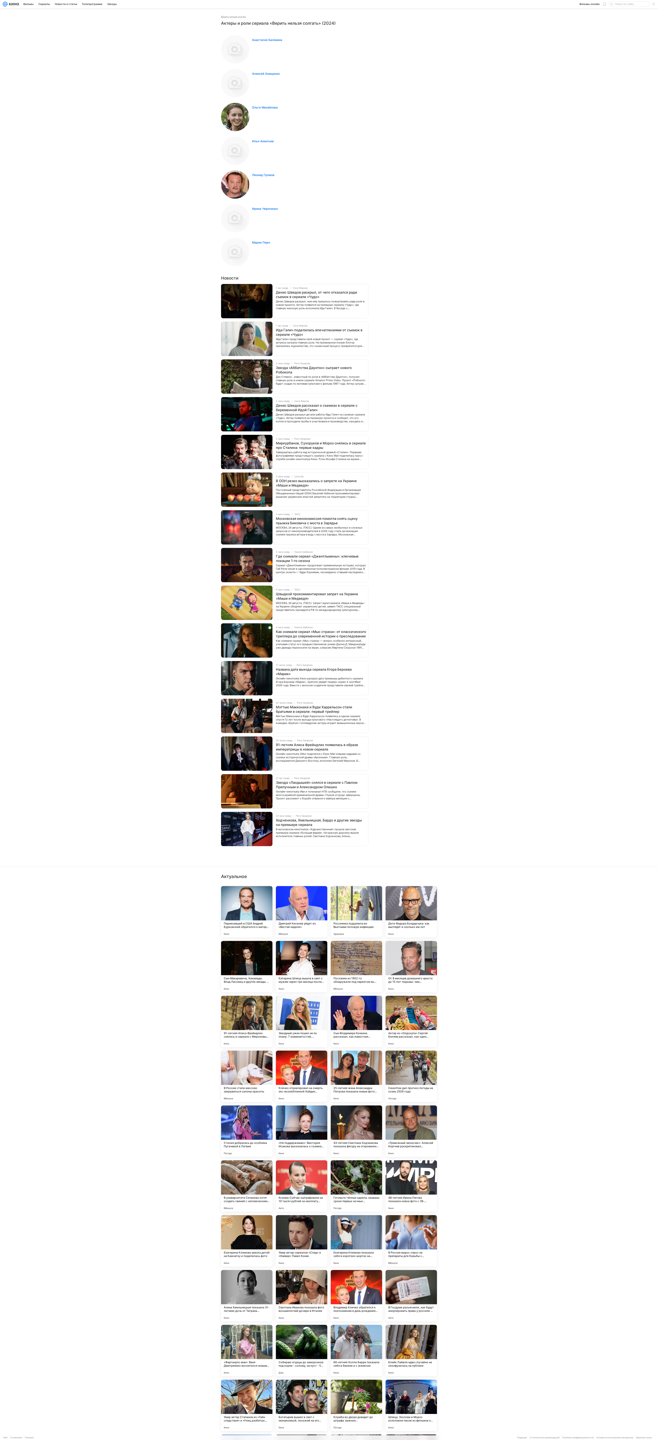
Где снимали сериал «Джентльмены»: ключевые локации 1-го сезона (317, 558)
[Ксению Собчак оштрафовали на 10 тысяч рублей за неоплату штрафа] (301, 1186)
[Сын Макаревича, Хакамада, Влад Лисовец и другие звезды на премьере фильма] (246, 966)
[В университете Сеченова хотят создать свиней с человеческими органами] (246, 1186)
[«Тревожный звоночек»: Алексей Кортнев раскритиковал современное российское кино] (411, 1131)
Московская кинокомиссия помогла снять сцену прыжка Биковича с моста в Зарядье (317, 521)
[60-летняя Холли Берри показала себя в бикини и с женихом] (356, 1350)
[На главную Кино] (13, 4)
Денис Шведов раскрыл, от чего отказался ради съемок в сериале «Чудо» (316, 294)
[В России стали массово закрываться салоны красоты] (246, 1076)
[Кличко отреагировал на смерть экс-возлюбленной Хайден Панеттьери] (301, 1076)
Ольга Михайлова (265, 107)
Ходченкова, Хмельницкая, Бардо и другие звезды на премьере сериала (319, 822)
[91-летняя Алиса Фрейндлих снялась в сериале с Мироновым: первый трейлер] (246, 1021)
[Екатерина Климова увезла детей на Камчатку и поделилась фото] (246, 1241)
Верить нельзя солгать (233, 16)
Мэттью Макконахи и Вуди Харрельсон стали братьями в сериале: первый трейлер (314, 709)
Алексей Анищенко (266, 73)
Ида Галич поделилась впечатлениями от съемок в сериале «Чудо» (319, 332)
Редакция (522, 1437)
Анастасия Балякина (267, 40)
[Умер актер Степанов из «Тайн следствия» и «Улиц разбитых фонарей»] (246, 1405)
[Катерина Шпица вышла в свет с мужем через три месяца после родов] (301, 966)
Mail (5, 1437)
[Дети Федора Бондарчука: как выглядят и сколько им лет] (411, 911)
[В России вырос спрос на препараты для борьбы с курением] (411, 1241)
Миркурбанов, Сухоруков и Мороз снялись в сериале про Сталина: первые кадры (321, 445)
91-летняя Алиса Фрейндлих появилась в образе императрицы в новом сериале (317, 747)
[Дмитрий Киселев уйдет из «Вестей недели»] (301, 911)
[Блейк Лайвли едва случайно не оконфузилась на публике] (411, 1350)
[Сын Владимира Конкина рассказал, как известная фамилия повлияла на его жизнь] (356, 1021)
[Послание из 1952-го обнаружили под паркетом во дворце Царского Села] (356, 966)
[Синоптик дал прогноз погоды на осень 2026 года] (411, 1076)
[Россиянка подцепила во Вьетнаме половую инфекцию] (356, 911)
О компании (16, 1437)
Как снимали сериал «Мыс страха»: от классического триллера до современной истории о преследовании (321, 634)
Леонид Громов (263, 175)
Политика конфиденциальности (578, 1437)
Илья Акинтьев (263, 141)
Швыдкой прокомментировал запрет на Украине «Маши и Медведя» (317, 596)
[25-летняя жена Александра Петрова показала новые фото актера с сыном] (356, 1076)
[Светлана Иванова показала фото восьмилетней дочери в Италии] (301, 1295)
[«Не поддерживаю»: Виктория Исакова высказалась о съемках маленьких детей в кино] (301, 1131)
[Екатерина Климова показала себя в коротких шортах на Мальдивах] (356, 1241)
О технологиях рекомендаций (544, 1437)
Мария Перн (261, 242)
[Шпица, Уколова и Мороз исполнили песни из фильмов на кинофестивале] (411, 1405)
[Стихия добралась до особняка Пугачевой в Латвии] (246, 1131)
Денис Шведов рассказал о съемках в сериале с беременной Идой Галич (316, 407)
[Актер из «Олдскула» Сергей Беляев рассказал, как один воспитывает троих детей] (411, 1021)
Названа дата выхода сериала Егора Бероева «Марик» (314, 671)
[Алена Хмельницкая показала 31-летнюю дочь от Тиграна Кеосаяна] (246, 1295)
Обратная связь (644, 1437)
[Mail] (5, 4)
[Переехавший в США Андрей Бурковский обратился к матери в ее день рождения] (246, 911)
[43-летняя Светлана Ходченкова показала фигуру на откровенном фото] (356, 1131)
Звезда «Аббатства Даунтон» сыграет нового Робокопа (314, 370)
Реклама (29, 1437)
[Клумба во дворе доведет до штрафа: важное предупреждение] (356, 1405)
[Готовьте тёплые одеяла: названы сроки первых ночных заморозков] (356, 1186)
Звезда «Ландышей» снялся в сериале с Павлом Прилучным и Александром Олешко (316, 784)
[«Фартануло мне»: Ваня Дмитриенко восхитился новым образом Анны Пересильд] (246, 1350)
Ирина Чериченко (265, 208)
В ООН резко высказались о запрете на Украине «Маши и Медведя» (316, 483)
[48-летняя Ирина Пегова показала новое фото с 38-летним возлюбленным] (411, 1186)
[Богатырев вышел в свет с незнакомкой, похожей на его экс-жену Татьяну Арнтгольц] (301, 1405)
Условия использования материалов (614, 1437)
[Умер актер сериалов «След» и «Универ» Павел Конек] (301, 1241)
